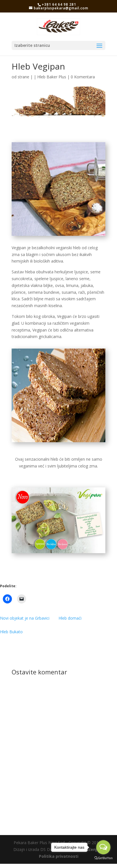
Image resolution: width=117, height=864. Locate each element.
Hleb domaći (70, 618)
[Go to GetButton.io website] (103, 858)
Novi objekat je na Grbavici (24, 618)
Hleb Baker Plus (51, 76)
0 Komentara (83, 76)
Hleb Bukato (11, 631)
